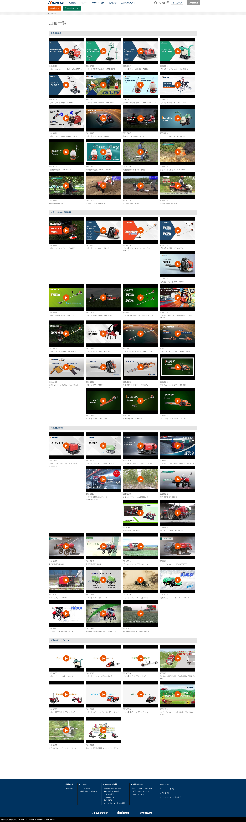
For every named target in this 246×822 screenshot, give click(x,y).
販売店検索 (54, 8)
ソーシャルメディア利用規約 (170, 797)
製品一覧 (69, 784)
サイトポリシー (165, 793)
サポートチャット (139, 794)
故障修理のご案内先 (111, 791)
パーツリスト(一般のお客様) (114, 803)
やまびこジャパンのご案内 (142, 788)
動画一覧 (69, 788)
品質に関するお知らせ (88, 791)
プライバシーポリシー (168, 789)
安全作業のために (128, 3)
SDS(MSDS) (109, 797)
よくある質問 (109, 794)
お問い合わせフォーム (140, 791)
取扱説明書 (108, 800)
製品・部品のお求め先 (112, 788)
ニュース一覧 (85, 788)
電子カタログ (177, 3)
